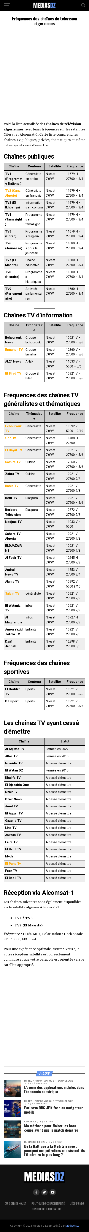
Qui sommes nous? (15, 1203)
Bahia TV (11, 486)
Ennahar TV (14, 350)
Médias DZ (72, 1225)
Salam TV (12, 593)
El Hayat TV (13, 450)
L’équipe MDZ (77, 1203)
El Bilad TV (13, 373)
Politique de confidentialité (48, 1203)
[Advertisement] (44, 75)
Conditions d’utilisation (46, 1209)
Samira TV (13, 462)
